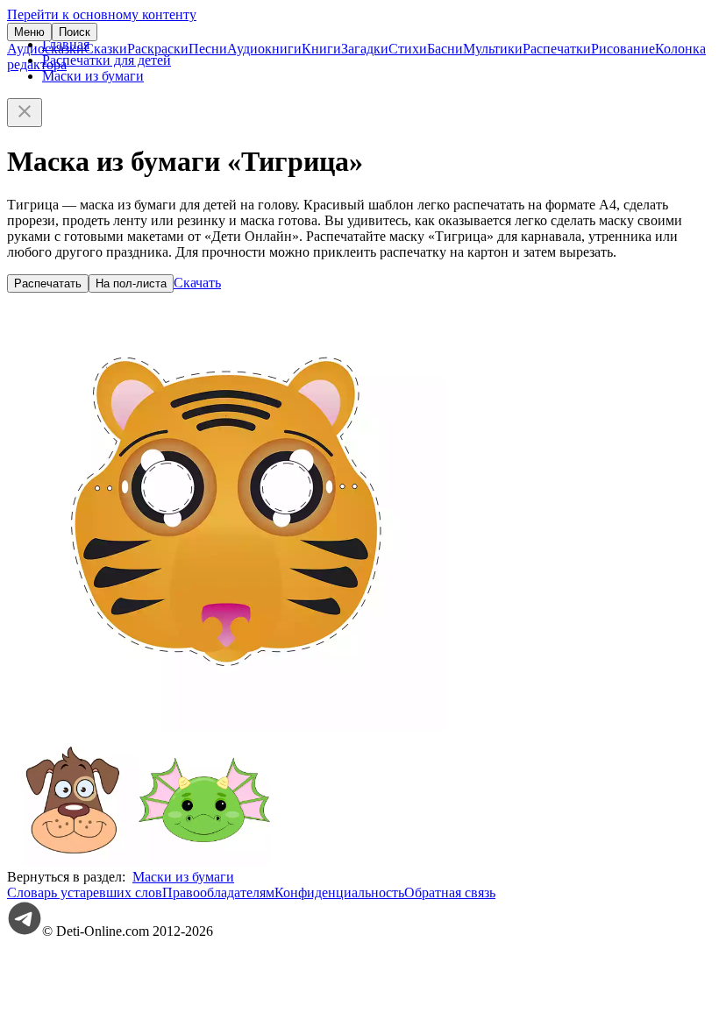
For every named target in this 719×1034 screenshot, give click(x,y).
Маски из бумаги (93, 75)
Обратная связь (449, 892)
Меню (29, 32)
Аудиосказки (45, 48)
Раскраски (158, 48)
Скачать (197, 282)
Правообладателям (218, 892)
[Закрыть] (24, 112)
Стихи (407, 48)
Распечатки (557, 48)
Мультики (493, 48)
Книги (321, 48)
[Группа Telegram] (24, 931)
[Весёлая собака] (73, 860)
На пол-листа (131, 283)
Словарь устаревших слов (84, 892)
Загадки (364, 48)
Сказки (105, 48)
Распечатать (48, 283)
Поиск (74, 32)
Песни (208, 48)
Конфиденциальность (339, 892)
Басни (445, 48)
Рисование (623, 48)
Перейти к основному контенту (101, 14)
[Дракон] (204, 860)
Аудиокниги (264, 48)
